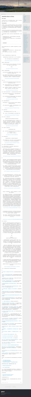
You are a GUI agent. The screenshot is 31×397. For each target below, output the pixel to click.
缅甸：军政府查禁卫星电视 (6, 367)
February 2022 (25, 44)
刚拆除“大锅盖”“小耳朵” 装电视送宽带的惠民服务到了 (8, 346)
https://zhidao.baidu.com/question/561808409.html (12, 134)
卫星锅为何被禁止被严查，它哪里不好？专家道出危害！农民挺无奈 (10, 326)
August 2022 (25, 43)
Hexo (4, 394)
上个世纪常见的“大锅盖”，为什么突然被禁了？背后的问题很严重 (10, 318)
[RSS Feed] (28, 1)
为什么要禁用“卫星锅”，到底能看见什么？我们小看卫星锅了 (9, 288)
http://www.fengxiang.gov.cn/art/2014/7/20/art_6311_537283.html (12, 266)
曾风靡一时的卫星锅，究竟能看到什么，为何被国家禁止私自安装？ (10, 331)
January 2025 (25, 35)
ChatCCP (25, 61)
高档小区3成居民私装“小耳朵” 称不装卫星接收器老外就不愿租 (10, 350)
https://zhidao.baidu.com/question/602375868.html (12, 125)
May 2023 (25, 39)
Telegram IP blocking (26, 57)
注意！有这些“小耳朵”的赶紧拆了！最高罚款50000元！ (9, 342)
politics (25, 19)
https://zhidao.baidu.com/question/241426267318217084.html (12, 78)
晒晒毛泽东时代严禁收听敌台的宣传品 (7, 375)
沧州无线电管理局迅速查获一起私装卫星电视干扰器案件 (9, 283)
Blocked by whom (26, 58)
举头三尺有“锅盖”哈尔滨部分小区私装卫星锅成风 (8, 323)
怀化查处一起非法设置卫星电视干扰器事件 (7, 274)
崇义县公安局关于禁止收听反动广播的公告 (8, 374)
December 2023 (26, 37)
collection (3, 382)
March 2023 (25, 40)
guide (24, 18)
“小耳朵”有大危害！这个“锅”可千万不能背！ (7, 337)
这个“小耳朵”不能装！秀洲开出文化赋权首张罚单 (8, 334)
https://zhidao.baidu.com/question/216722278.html (12, 68)
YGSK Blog (15, 6)
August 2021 (25, 47)
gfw (5, 382)
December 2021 (26, 45)
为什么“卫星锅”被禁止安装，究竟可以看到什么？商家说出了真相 (10, 306)
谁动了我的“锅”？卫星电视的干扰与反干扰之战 (8, 271)
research (27, 28)
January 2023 (25, 41)
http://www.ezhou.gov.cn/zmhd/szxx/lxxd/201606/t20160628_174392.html (12, 207)
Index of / (15, 7)
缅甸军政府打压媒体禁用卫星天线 (7, 365)
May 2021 (25, 49)
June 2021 (25, 48)
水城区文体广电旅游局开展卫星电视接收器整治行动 (8, 297)
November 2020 (26, 52)
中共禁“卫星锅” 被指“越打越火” (6, 360)
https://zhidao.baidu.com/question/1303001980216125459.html (12, 142)
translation (25, 29)
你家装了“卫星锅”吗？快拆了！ (6, 313)
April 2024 (25, 36)
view (7, 382)
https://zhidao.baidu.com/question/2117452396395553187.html (12, 60)
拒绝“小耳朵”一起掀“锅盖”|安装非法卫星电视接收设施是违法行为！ (10, 339)
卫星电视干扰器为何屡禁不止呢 (6, 291)
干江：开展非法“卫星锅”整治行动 (6, 301)
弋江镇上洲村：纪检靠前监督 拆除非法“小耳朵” (8, 280)
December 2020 (26, 51)
